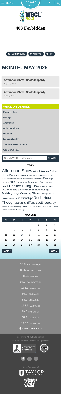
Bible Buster (38, 175)
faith (12, 181)
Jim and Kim (34, 190)
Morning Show (10, 112)
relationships (25, 198)
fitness (25, 182)
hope (9, 190)
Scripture (5, 207)
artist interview (41, 171)
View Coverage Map (32, 329)
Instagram (36, 359)
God (42, 182)
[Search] (58, 2)
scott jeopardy (46, 202)
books (50, 175)
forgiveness (33, 182)
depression (27, 179)
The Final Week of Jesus (15, 144)
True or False (34, 206)
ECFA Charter (44, 348)
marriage (44, 190)
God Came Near (11, 150)
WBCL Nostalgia (18, 210)
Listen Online (18, 54)
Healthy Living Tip (23, 186)
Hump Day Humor (20, 190)
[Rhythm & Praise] (30, 382)
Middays (7, 117)
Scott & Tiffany (25, 202)
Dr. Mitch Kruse (36, 179)
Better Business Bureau (24, 348)
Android (37, 54)
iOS (51, 54)
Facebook (23, 359)
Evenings (48, 178)
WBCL (45, 207)
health (5, 186)
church (19, 179)
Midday (7, 193)
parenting (6, 198)
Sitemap (45, 341)
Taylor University (30, 372)
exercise (5, 182)
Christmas (13, 179)
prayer (14, 198)
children (5, 178)
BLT (45, 175)
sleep (12, 207)
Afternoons (8, 123)
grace (46, 182)
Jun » (54, 250)
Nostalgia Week (47, 194)
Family (19, 182)
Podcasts (7, 134)
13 (22, 235)
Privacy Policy (35, 341)
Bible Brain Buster (24, 176)
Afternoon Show (17, 170)
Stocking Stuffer (11, 139)
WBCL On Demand (16, 106)
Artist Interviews (11, 128)
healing (51, 182)
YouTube (29, 359)
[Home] (49, 2)
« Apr (7, 250)
